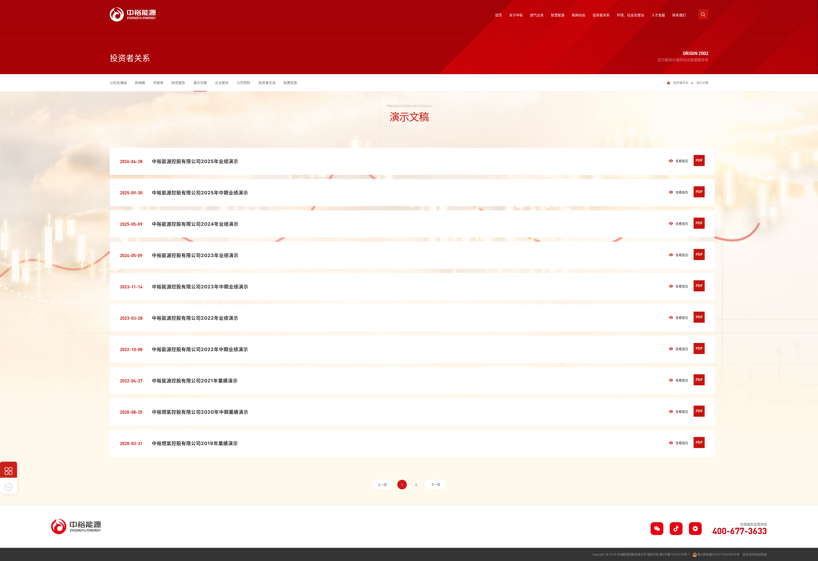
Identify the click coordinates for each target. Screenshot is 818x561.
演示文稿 (200, 83)
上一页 (382, 484)
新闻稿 (140, 83)
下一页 (435, 484)
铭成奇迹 (761, 554)
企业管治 (222, 83)
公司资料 (243, 83)
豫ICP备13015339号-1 (675, 554)
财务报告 (178, 83)
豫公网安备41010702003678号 (718, 554)
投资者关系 (680, 82)
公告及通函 (118, 83)
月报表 (158, 83)
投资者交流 (266, 83)
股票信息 (290, 83)
